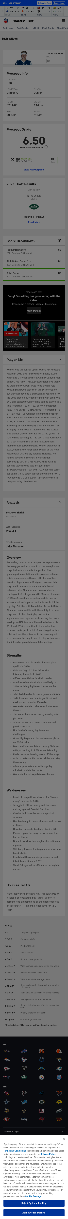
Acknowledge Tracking (34, 1212)
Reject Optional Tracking (34, 1203)
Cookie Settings (33, 1196)
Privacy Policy (48, 1154)
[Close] (64, 1139)
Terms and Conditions (14, 1150)
